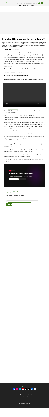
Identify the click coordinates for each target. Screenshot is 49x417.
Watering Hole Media (26, 403)
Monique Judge (7, 49)
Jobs (27, 397)
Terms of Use (30, 394)
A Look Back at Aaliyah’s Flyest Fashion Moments (14, 72)
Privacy (25, 394)
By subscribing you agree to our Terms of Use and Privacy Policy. (19, 202)
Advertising (23, 397)
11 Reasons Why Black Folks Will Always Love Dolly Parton (16, 75)
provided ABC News (13, 109)
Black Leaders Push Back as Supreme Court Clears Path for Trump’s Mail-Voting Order (21, 69)
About (21, 394)
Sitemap (17, 394)
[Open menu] (45, 3)
